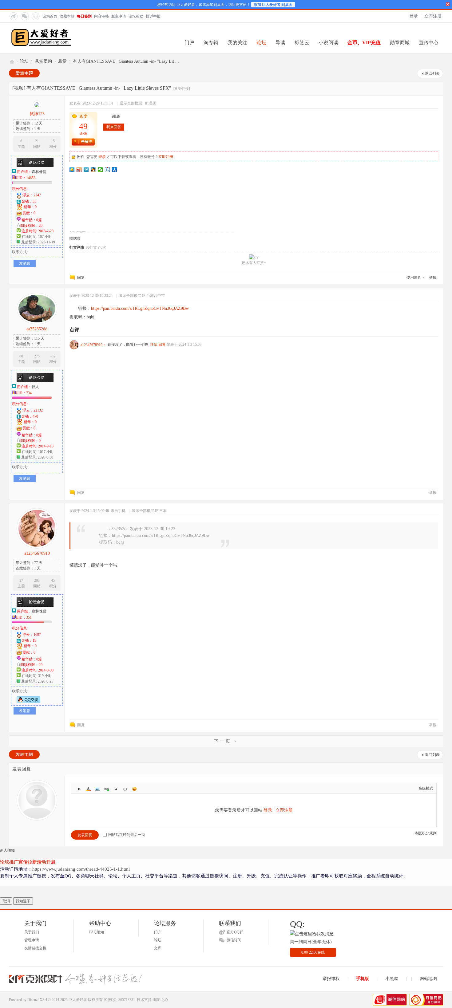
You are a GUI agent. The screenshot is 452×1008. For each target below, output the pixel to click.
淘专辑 (211, 42)
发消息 (24, 263)
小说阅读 (328, 42)
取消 (6, 901)
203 (37, 580)
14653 (30, 178)
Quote (116, 789)
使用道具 (413, 277)
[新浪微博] (13, 16)
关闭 (448, 4)
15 (53, 141)
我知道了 (23, 901)
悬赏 (62, 61)
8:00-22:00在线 (313, 952)
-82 (52, 356)
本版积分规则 (425, 833)
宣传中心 (428, 42)
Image (97, 789)
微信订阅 (234, 940)
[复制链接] (181, 88)
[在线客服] (35, 16)
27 (21, 580)
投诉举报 (153, 16)
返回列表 (432, 73)
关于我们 (31, 932)
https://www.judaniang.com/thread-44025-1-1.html (81, 869)
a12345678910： (93, 345)
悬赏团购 (43, 61)
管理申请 (31, 940)
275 (37, 356)
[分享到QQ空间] (72, 169)
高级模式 (425, 788)
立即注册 (433, 16)
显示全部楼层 (131, 103)
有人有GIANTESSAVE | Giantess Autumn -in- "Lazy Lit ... (126, 61)
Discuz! (33, 1000)
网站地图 (428, 978)
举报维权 (331, 978)
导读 (280, 42)
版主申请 (118, 16)
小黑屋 (391, 978)
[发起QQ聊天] (28, 702)
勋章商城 (400, 42)
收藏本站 (67, 16)
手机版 (362, 978)
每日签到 (84, 16)
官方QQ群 (235, 932)
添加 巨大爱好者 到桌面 (273, 4)
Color (88, 789)
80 (21, 356)
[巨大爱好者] (41, 45)
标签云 (302, 42)
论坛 (261, 42)
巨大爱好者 (11, 61)
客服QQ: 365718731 (119, 1000)
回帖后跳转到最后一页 (126, 835)
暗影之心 (160, 1000)
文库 (157, 948)
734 (29, 393)
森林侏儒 (39, 172)
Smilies (134, 789)
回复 (81, 277)
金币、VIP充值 (364, 42)
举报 (432, 277)
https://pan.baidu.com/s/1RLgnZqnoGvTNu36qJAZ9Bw (140, 308)
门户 (189, 42)
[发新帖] (24, 73)
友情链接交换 (35, 948)
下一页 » (226, 741)
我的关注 (237, 42)
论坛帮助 (136, 16)
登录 (413, 16)
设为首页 (49, 16)
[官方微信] (24, 16)
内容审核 (101, 16)
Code (125, 789)
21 (37, 141)
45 (53, 580)
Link (107, 789)
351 (29, 617)
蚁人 (35, 387)
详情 (153, 344)
